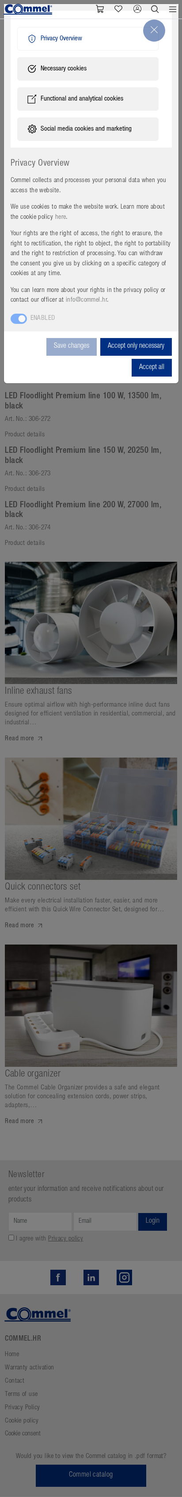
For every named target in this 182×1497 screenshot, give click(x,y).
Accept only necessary (136, 346)
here (60, 217)
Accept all (151, 367)
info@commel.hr (86, 300)
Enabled (42, 318)
